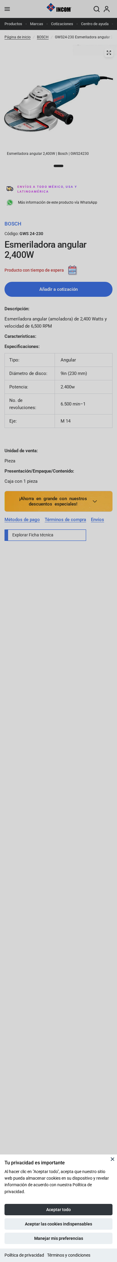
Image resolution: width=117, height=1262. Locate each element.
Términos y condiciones (68, 1255)
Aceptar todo (58, 1209)
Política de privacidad (24, 1255)
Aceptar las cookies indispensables (58, 1224)
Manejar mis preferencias (58, 1238)
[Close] (112, 1158)
